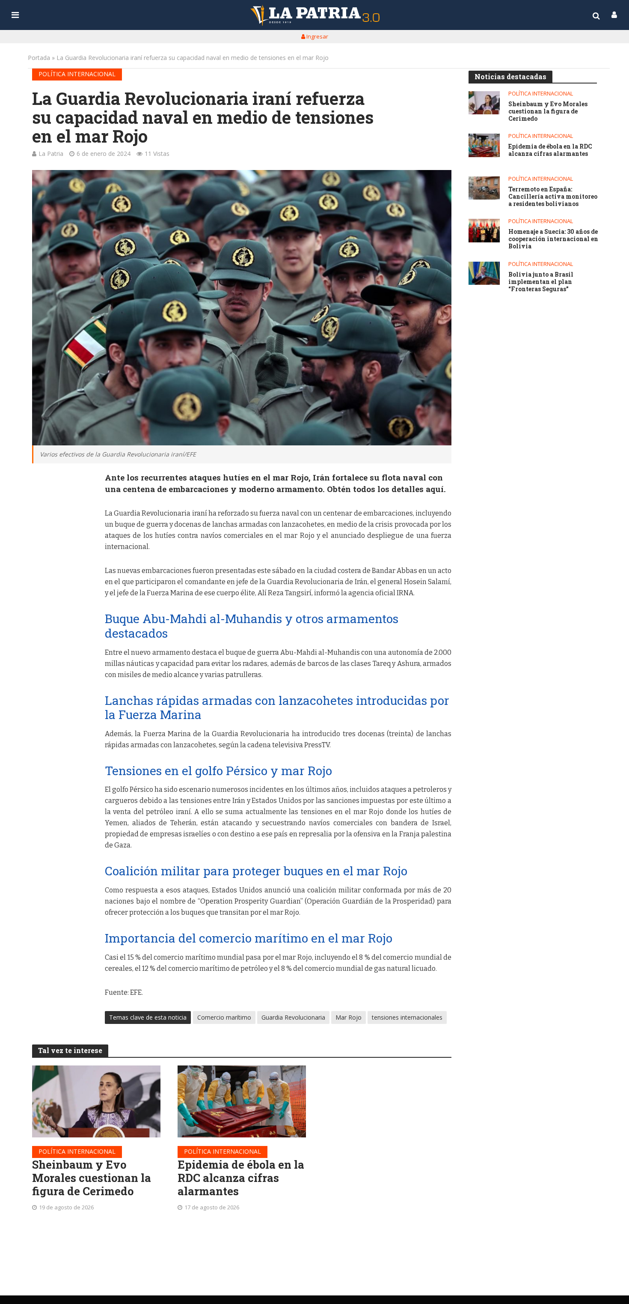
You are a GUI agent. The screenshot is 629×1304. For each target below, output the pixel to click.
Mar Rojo (348, 1017)
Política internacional (77, 74)
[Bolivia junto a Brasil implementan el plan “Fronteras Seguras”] (484, 273)
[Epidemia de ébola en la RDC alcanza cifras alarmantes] (242, 1101)
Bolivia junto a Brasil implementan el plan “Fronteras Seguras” (540, 281)
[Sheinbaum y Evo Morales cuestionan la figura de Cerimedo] (96, 1101)
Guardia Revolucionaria (293, 1017)
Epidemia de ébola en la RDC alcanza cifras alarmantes (241, 1177)
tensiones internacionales (407, 1017)
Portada (39, 58)
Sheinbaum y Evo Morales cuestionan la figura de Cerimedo (91, 1177)
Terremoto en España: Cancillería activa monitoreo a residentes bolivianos (552, 196)
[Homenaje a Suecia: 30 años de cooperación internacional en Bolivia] (484, 230)
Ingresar (316, 36)
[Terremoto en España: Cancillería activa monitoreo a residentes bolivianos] (484, 188)
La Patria (51, 153)
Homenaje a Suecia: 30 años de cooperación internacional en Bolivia (553, 239)
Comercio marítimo (224, 1017)
